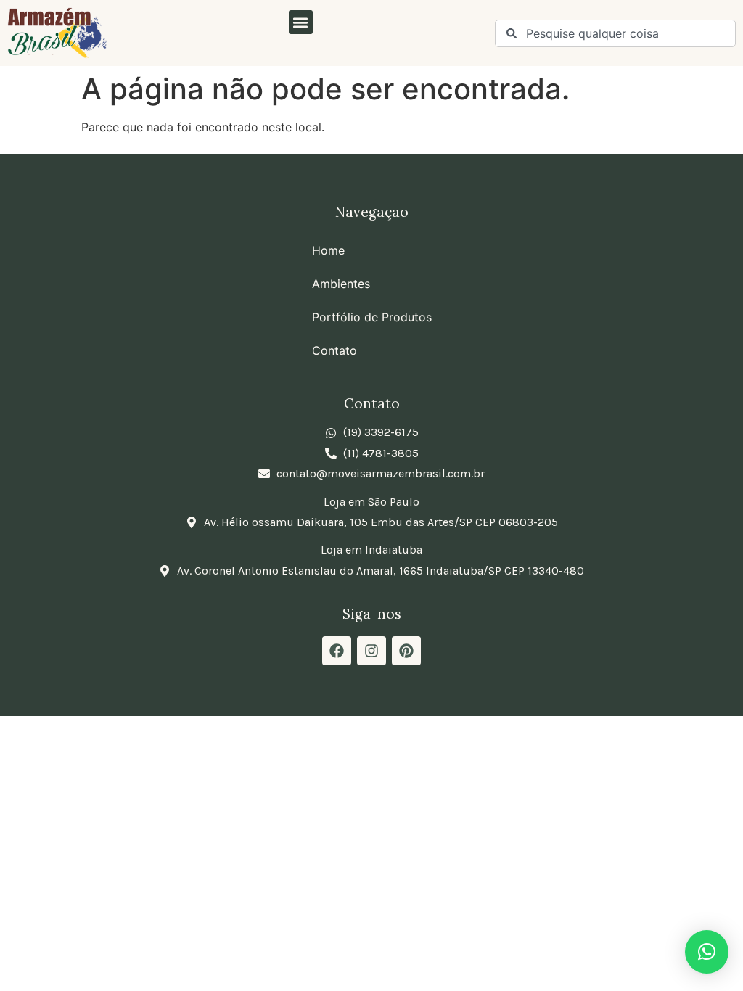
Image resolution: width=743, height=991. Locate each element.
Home (328, 250)
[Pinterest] (406, 650)
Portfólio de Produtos (372, 317)
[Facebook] (336, 650)
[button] (301, 22)
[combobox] (615, 33)
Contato (334, 350)
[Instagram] (371, 650)
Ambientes (341, 283)
